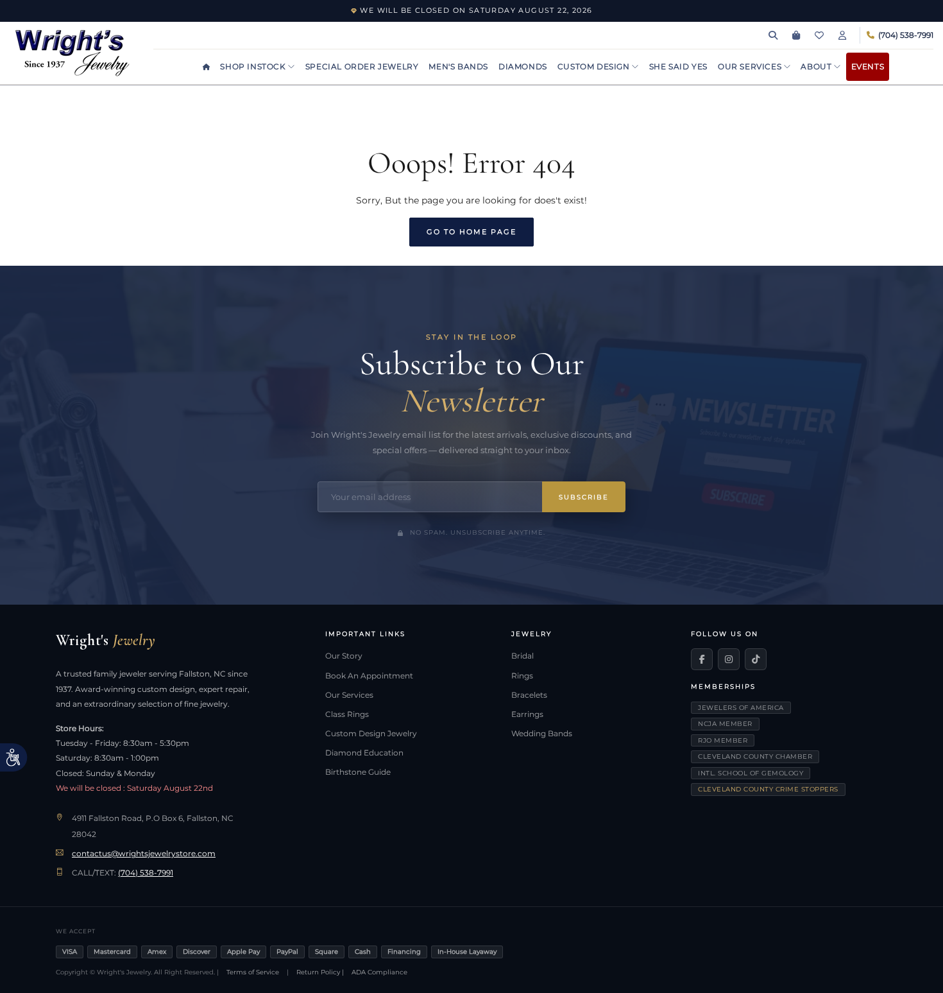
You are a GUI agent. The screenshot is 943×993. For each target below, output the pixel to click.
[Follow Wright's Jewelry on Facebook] (702, 659)
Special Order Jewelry (362, 66)
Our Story (343, 656)
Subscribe (584, 497)
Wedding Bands (541, 733)
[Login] (842, 35)
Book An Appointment (369, 675)
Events (868, 66)
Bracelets (529, 695)
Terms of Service (252, 972)
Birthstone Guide (358, 772)
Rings (522, 675)
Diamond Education (364, 752)
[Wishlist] (819, 35)
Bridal (522, 656)
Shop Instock (254, 66)
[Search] (773, 35)
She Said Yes (678, 66)
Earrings (527, 714)
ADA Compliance (379, 972)
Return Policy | (320, 972)
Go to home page (471, 231)
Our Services (751, 66)
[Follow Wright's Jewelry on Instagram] (729, 659)
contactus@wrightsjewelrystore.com (144, 853)
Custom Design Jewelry (371, 733)
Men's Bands (458, 66)
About (817, 66)
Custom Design (594, 66)
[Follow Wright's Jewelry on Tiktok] (756, 659)
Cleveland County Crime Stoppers (768, 789)
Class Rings (347, 714)
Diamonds (522, 66)
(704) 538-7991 (145, 872)
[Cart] (796, 35)
